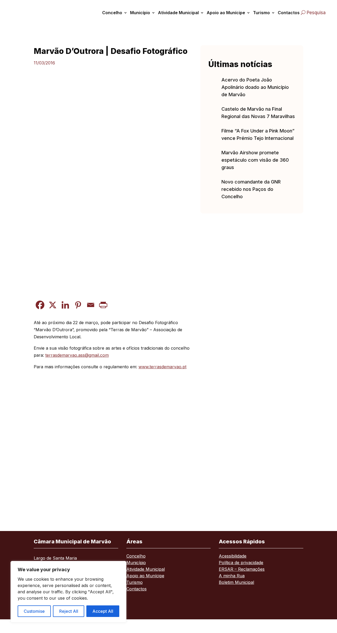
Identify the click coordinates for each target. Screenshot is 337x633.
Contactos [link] (289, 12)
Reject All (68, 611)
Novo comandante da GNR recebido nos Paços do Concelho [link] (251, 189)
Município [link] (140, 12)
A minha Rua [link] (232, 576)
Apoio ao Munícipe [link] (226, 12)
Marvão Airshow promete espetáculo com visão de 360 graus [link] (255, 160)
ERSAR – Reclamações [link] (242, 569)
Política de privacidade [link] (241, 563)
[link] (29, 12)
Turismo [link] (261, 12)
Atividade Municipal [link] (178, 12)
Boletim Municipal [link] (236, 582)
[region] (68, 591)
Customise (34, 611)
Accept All (102, 611)
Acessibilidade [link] (232, 556)
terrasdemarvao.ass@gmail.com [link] (77, 355)
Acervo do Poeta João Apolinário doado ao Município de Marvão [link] (255, 87)
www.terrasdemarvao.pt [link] (162, 366)
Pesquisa (316, 12)
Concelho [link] (112, 12)
